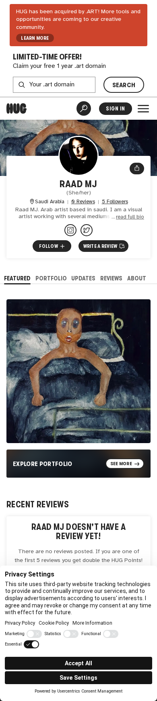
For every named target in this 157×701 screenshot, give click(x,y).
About (136, 278)
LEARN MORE (35, 38)
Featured (17, 278)
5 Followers (115, 201)
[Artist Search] (83, 108)
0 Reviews (83, 201)
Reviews (111, 278)
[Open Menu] (143, 108)
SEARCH (124, 85)
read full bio (130, 217)
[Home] (16, 108)
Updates (83, 278)
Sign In (115, 109)
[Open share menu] (137, 169)
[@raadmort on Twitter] (87, 230)
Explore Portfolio (42, 464)
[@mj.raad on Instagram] (70, 230)
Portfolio (51, 278)
